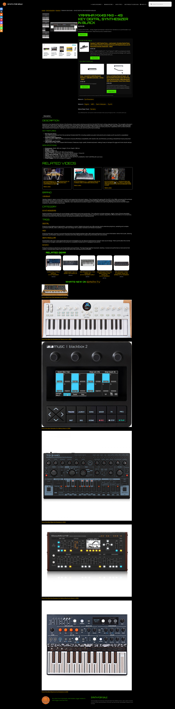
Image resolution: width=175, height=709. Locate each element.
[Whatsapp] (1, 28)
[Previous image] (52, 27)
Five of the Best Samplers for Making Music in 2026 (56, 428)
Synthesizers (50, 10)
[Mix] (1, 25)
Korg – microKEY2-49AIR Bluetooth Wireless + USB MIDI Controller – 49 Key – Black (92, 77)
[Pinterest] (1, 19)
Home (43, 10)
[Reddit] (1, 14)
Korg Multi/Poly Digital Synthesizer (53, 273)
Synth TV (93, 281)
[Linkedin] (1, 17)
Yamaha (58, 10)
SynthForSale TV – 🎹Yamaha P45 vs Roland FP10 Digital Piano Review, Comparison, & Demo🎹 (56, 183)
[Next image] (75, 27)
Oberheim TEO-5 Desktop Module (70, 272)
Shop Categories (96, 4)
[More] (1, 30)
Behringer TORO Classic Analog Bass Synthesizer (121, 273)
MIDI (92, 104)
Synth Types (118, 4)
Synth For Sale (15, 4)
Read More (83, 34)
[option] (45, 24)
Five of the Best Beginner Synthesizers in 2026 (55, 692)
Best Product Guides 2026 (132, 4)
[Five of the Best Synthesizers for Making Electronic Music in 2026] (87, 560)
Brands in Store (108, 4)
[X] (1, 11)
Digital (86, 104)
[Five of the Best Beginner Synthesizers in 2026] (87, 646)
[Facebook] (1, 9)
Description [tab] (47, 116)
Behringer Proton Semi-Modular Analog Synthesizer (104, 274)
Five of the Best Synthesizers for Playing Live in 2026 (56, 339)
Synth (110, 104)
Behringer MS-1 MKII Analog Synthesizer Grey (87, 273)
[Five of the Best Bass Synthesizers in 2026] (87, 476)
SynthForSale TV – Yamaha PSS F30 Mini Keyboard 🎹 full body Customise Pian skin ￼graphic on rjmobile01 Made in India (118, 183)
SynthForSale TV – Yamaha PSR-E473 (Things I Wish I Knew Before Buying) (87, 182)
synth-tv (143, 4)
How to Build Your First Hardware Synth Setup (54, 297)
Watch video (47, 186)
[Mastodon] (1, 22)
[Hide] (0, 33)
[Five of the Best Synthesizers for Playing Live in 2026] (87, 319)
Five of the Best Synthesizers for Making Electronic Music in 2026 (60, 598)
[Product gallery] (63, 27)
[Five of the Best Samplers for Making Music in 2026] (87, 384)
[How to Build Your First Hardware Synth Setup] (55, 290)
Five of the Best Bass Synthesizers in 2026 (54, 522)
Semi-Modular (101, 104)
